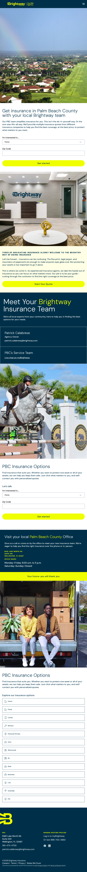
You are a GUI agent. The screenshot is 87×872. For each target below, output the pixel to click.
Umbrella (11, 791)
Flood (10, 709)
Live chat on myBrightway (17, 357)
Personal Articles (14, 734)
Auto (9, 742)
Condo (10, 718)
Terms (13, 863)
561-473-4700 (9, 845)
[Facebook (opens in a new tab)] (45, 845)
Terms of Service (56, 865)
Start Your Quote (44, 284)
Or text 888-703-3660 (54, 839)
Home (10, 701)
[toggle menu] (83, 4)
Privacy (21, 863)
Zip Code (6, 149)
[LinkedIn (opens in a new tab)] (49, 845)
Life (9, 783)
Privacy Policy (42, 865)
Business (11, 774)
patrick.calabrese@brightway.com (21, 340)
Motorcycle (12, 750)
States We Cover (34, 863)
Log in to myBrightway (54, 836)
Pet (9, 799)
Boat (9, 766)
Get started (43, 163)
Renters (10, 726)
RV (9, 758)
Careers (5, 863)
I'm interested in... (10, 137)
